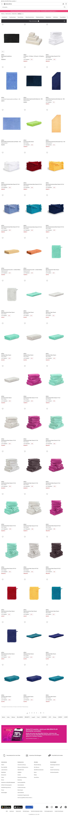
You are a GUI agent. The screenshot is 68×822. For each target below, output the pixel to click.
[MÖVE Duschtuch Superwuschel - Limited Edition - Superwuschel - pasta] (11, 252)
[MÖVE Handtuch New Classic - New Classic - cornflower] (11, 337)
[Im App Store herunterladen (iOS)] (18, 807)
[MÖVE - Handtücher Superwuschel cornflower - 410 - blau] (11, 81)
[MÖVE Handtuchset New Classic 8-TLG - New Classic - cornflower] (56, 465)
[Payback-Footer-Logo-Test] (29, 807)
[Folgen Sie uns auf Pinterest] (65, 807)
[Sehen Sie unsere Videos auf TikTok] (61, 807)
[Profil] (63, 4)
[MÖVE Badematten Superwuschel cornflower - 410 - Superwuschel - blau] (11, 124)
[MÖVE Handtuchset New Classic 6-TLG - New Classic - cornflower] (56, 38)
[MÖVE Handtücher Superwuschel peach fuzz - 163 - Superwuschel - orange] (56, 124)
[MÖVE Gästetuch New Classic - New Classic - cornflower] (34, 294)
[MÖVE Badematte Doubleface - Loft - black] (11, 38)
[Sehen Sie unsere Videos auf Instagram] (51, 807)
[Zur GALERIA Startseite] (8, 4)
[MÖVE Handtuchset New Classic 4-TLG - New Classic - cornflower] (34, 380)
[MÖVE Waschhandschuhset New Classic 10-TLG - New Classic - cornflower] (11, 166)
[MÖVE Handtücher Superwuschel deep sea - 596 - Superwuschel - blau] (56, 81)
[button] (9, 1)
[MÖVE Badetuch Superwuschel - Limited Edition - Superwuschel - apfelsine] (34, 252)
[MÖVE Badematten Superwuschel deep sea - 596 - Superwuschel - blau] (34, 81)
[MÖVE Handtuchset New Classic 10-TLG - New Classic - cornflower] (56, 508)
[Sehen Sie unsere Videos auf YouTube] (56, 807)
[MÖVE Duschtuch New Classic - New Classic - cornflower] (34, 124)
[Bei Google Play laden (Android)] (6, 807)
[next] (43, 713)
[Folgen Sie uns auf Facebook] (47, 807)
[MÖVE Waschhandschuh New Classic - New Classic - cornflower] (56, 252)
